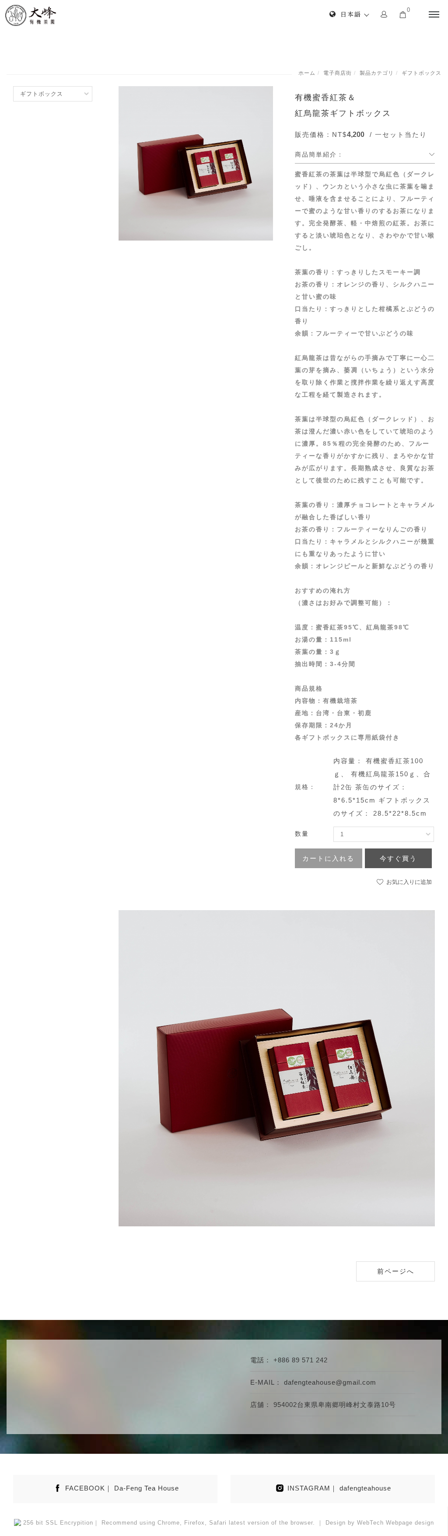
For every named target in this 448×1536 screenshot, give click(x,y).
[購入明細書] (403, 13)
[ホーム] (30, 15)
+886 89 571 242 (300, 1360)
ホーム (306, 73)
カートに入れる (328, 858)
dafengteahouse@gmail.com (330, 1382)
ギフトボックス (421, 73)
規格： (305, 786)
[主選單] (434, 14)
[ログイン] (384, 13)
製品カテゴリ (377, 73)
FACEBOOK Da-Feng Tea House (122, 1488)
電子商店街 (337, 73)
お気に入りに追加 (408, 882)
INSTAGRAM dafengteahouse (339, 1488)
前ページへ (395, 1271)
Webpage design (410, 1522)
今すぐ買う (398, 858)
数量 (302, 833)
